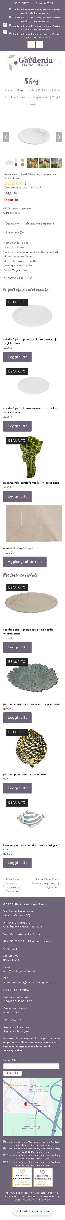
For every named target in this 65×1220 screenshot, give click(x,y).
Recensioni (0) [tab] (15, 232)
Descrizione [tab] (13, 223)
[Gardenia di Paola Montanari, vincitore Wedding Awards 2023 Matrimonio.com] (35, 38)
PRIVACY (10, 1193)
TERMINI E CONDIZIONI (32, 1193)
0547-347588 (44, 3)
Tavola (30, 90)
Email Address (13, 1061)
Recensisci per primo (21, 187)
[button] (60, 62)
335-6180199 (21, 3)
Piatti (41, 90)
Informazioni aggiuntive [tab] (39, 223)
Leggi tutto (17, 357)
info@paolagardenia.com (19, 971)
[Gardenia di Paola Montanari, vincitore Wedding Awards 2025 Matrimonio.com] (35, 21)
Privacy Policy (13, 1050)
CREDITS (53, 1193)
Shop (19, 90)
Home (9, 90)
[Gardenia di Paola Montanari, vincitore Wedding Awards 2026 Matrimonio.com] (35, 13)
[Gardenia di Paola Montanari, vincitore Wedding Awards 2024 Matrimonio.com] (35, 29)
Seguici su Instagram (16, 1031)
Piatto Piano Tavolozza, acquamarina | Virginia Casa (12, 886)
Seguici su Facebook (16, 1027)
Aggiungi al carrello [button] (25, 562)
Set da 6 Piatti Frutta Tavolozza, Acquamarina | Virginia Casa (45, 884)
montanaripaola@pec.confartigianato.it (29, 982)
